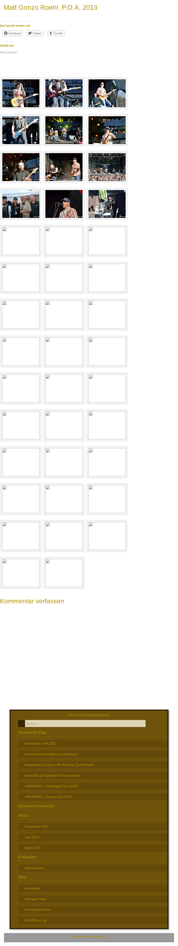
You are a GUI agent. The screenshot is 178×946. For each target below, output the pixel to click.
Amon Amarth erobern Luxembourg (51, 754)
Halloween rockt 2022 (41, 743)
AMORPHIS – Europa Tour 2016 (48, 797)
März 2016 (33, 848)
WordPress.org (36, 920)
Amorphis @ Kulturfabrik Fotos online (52, 775)
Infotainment (34, 868)
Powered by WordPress (89, 936)
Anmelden (32, 888)
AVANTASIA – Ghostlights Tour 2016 (51, 786)
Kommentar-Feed (38, 909)
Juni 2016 (32, 837)
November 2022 (36, 826)
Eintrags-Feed (35, 899)
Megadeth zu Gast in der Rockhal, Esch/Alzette (59, 765)
